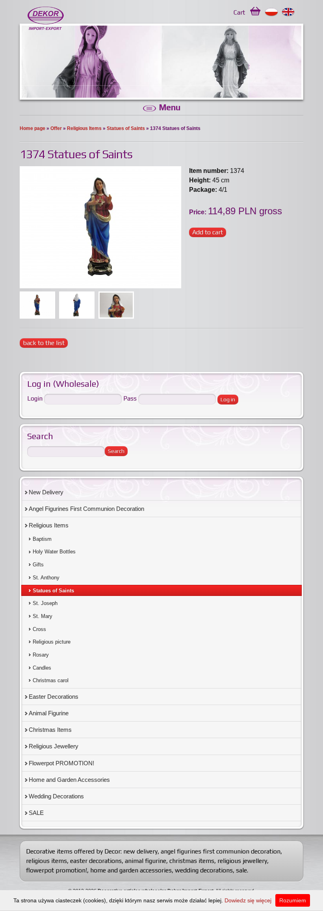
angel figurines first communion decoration (220, 851)
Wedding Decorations (56, 796)
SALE (36, 812)
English (288, 12)
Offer (56, 128)
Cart (239, 12)
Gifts (38, 565)
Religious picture (52, 642)
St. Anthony (46, 578)
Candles (42, 668)
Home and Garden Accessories (69, 779)
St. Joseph (45, 603)
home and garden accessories (131, 870)
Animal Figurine (49, 713)
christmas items (191, 861)
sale (241, 870)
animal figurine (145, 861)
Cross (39, 629)
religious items (46, 861)
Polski (271, 12)
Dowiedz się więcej (248, 900)
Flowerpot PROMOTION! (61, 763)
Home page (32, 128)
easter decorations (96, 861)
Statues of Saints (126, 128)
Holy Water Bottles (54, 552)
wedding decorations (204, 870)
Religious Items (84, 128)
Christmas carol (51, 680)
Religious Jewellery (53, 746)
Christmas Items (50, 729)
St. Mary (42, 616)
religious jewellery (242, 861)
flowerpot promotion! (56, 870)
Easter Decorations (53, 696)
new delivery (140, 851)
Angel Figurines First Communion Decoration (86, 508)
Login (35, 398)
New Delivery (46, 492)
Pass (130, 398)
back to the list (44, 343)
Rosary (41, 655)
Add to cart (207, 232)
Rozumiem (292, 900)
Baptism (42, 539)
